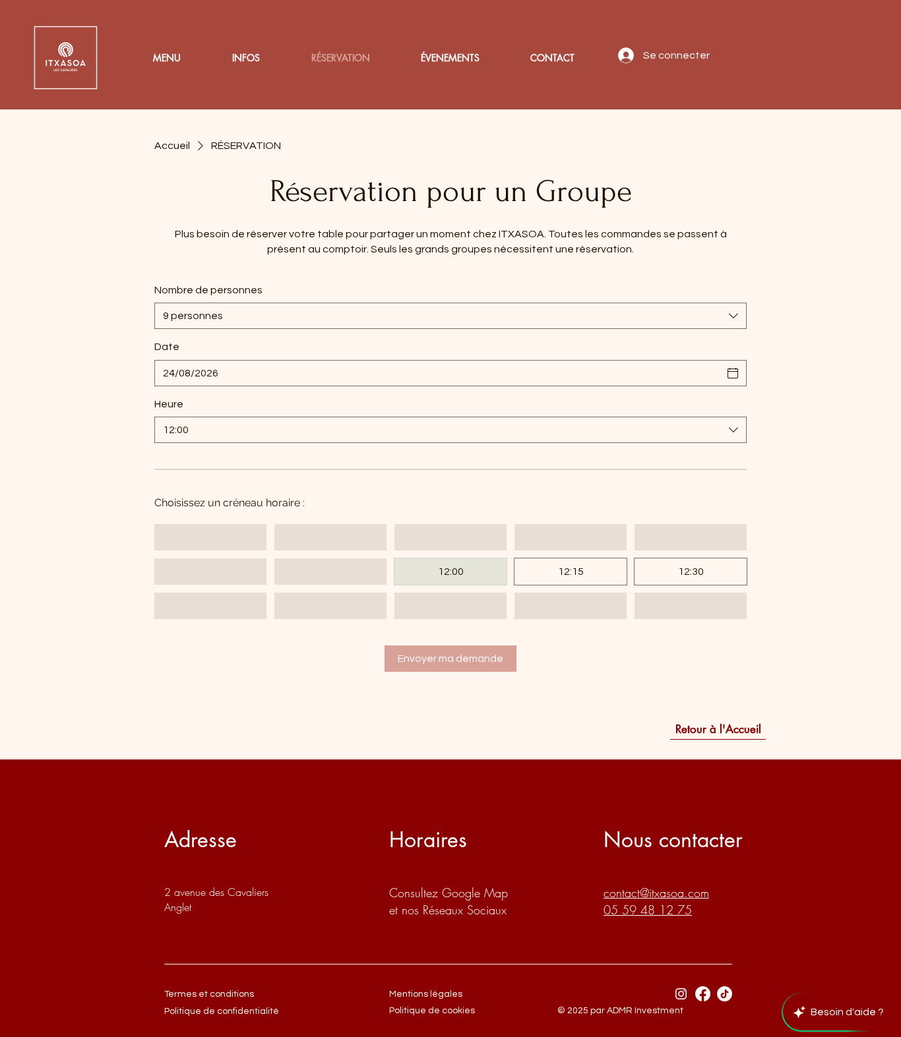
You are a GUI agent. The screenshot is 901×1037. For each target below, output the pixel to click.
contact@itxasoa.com (656, 893)
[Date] (733, 373)
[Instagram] (681, 993)
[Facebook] (702, 993)
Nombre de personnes (208, 290)
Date (166, 346)
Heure (168, 404)
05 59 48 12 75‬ (648, 910)
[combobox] (450, 316)
